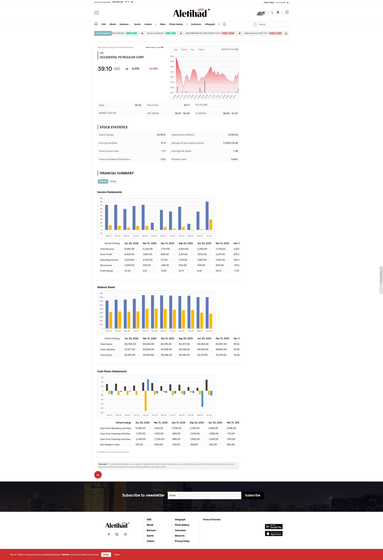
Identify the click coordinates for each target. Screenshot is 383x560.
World (113, 24)
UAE (104, 24)
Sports (137, 24)
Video (163, 24)
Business (124, 24)
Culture (148, 24)
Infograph (210, 24)
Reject (117, 554)
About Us (180, 535)
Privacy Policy (182, 540)
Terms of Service (212, 519)
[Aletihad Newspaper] (191, 12)
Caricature (196, 24)
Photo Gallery (176, 24)
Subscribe (252, 495)
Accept (106, 554)
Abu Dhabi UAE (121, 1)
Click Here (65, 554)
